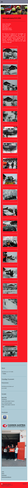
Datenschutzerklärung (6, 477)
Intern (3, 473)
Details (4, 373)
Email (3, 406)
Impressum (4, 475)
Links (3, 471)
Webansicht (25, 483)
